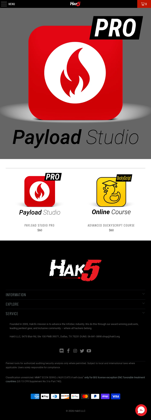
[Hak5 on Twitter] (82, 351)
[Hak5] (75, 4)
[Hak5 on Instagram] (75, 351)
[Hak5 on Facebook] (68, 351)
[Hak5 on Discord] (62, 351)
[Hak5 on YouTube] (89, 351)
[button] (141, 410)
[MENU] (2, 4)
